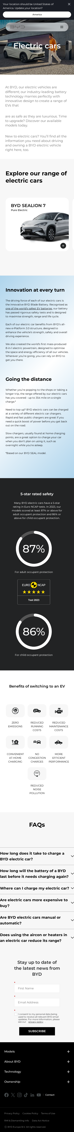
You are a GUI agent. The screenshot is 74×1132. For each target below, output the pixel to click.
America (37, 14)
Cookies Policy (30, 1113)
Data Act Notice (40, 1120)
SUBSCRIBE (37, 1031)
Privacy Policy (12, 1113)
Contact (49, 1094)
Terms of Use (48, 1113)
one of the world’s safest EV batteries (29, 308)
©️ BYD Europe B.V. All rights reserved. (25, 1127)
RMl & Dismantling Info (16, 1120)
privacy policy (35, 1021)
